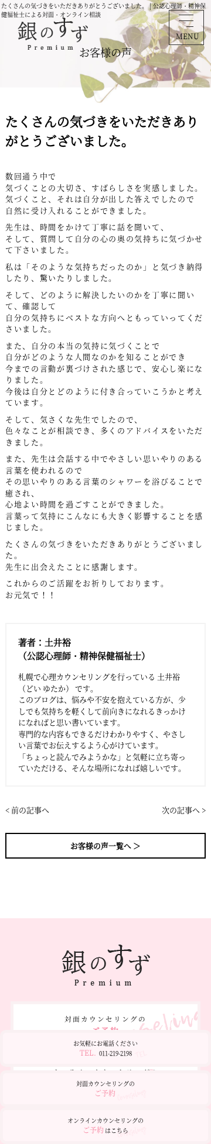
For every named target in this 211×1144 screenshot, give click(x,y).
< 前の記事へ (27, 809)
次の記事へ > (184, 809)
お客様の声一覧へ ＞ (105, 845)
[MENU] (186, 20)
